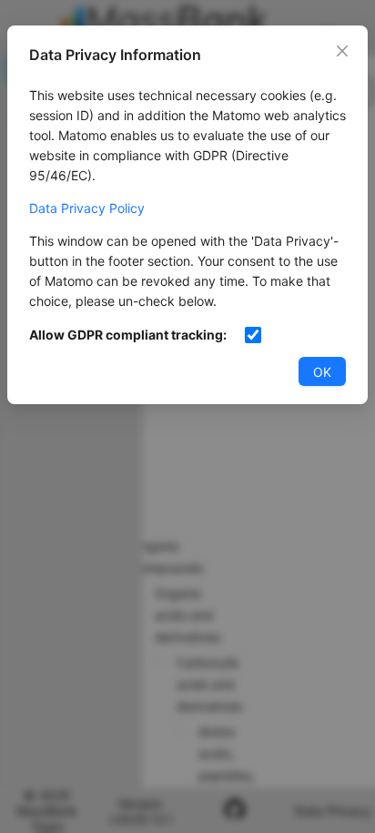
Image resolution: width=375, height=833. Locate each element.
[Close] (342, 51)
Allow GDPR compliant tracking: (128, 334)
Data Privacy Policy (87, 208)
